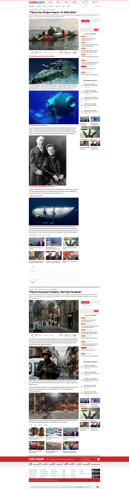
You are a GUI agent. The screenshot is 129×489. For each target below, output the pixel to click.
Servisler (38, 6)
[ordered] (45, 282)
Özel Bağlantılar (96, 464)
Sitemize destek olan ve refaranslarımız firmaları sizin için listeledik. (44, 480)
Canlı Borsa (53, 469)
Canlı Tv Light (32, 477)
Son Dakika (31, 6)
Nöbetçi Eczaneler (44, 475)
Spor (63, 6)
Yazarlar (73, 473)
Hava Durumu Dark (33, 471)
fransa (31, 424)
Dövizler (64, 471)
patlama (39, 424)
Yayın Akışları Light (44, 471)
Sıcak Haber (74, 477)
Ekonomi (58, 6)
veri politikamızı (79, 487)
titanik (48, 234)
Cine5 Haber (31, 9)
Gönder (33, 282)
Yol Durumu (78, 464)
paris (35, 424)
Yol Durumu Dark (32, 475)
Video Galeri (73, 471)
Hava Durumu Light (33, 469)
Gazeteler (44, 464)
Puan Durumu (60, 464)
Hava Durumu (52, 464)
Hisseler (66, 464)
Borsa (30, 464)
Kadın (68, 6)
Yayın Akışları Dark (44, 473)
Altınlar (45, 6)
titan (44, 234)
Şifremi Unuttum (83, 473)
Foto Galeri (73, 469)
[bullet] (47, 282)
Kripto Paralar (86, 464)
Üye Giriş (81, 469)
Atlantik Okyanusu (33, 234)
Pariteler (51, 6)
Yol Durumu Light (32, 473)
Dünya (36, 9)
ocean (40, 234)
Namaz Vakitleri (37, 464)
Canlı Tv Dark (43, 469)
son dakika (46, 424)
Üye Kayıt (81, 471)
